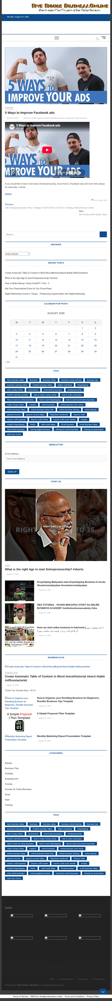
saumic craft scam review (64, 419)
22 (82, 345)
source (8, 193)
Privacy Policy (83, 979)
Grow (7, 794)
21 (69, 345)
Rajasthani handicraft (59, 414)
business (33, 380)
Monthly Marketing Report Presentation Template (64, 736)
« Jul (7, 361)
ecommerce (33, 389)
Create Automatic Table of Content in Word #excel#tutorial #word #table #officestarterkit (46, 272)
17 (16, 345)
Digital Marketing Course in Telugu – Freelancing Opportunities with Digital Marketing (45, 293)
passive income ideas (35, 414)
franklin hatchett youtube (54, 118)
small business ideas (89, 424)
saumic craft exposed (16, 419)
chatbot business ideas (42, 384)
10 (16, 339)
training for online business (76, 118)
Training (9, 108)
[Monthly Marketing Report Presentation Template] (19, 738)
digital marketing (65, 384)
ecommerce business (53, 389)
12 (43, 339)
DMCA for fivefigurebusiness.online (46, 996)
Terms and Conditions (74, 996)
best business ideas (15, 380)
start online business (16, 429)
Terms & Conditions (66, 979)
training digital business (40, 429)
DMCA (52, 979)
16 (95, 339)
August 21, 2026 (44, 635)
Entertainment (11, 778)
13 (56, 339)
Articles (8, 762)
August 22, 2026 (44, 613)
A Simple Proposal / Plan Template (56, 713)
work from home (14, 434)
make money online (15, 404)
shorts (32, 424)
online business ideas (16, 409)
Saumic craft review (39, 419)
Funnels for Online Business (18, 789)
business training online (17, 384)
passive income (13, 414)
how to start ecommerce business (80, 399)
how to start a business (72, 394)
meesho (32, 404)
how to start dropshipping (50, 399)
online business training (69, 409)
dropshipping (82, 384)
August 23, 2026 (44, 590)
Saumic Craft (79, 414)
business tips (92, 380)
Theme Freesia (23, 985)
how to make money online (45, 394)
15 (82, 339)
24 (16, 351)
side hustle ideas (48, 424)
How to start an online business (20, 399)
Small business (67, 424)
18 (30, 345)
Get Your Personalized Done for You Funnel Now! (28, 288)
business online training (33, 118)
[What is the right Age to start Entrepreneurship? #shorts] (56, 525)
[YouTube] (59, 966)
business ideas (49, 380)
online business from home (72, 404)
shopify (84, 419)
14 (69, 339)
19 (43, 345)
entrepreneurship (75, 389)
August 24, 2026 (12, 574)
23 (95, 345)
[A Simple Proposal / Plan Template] (19, 722)
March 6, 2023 (12, 118)
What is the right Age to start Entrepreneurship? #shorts (31, 277)
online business (48, 404)
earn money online (15, 389)
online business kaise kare (42, 409)
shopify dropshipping (15, 424)
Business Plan (11, 672)
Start (7, 565)
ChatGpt (9, 773)
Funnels (8, 783)
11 (30, 339)
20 (56, 345)
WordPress (34, 985)
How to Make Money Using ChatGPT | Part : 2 (27, 283)
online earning (90, 409)
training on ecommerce (93, 429)
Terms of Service (99, 979)
